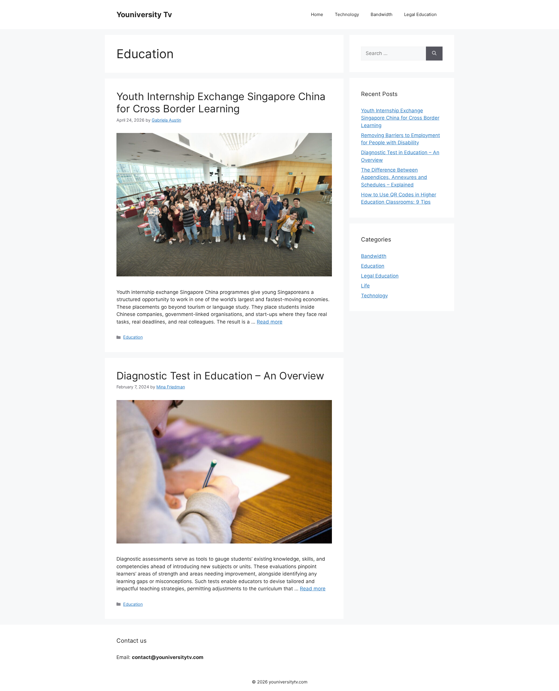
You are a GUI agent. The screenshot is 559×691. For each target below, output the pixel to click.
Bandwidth (381, 14)
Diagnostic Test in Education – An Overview (220, 376)
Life (365, 286)
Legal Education (420, 14)
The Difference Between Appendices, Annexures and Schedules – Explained (394, 177)
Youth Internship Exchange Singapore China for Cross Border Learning (221, 102)
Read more (269, 322)
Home (317, 14)
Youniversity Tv (144, 14)
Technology (347, 14)
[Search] (434, 54)
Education (133, 337)
